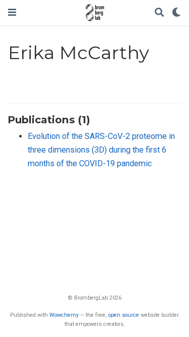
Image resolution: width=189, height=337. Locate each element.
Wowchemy (64, 315)
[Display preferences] (176, 13)
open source (123, 315)
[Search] (159, 13)
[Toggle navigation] (12, 12)
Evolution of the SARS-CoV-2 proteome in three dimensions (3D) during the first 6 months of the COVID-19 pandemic (101, 149)
